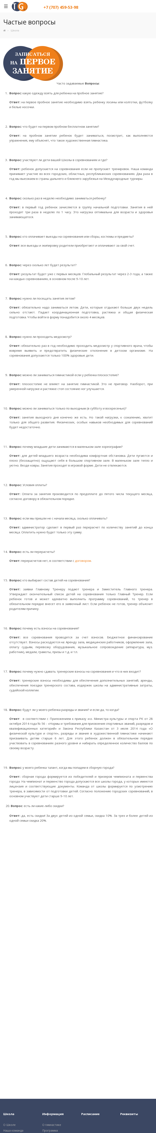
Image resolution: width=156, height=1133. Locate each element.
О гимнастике (51, 1125)
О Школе (9, 1125)
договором (83, 561)
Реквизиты (129, 1114)
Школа (8, 1114)
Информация (53, 1114)
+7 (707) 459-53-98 (60, 7)
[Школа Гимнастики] (4, 30)
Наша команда (13, 1130)
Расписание (90, 1114)
